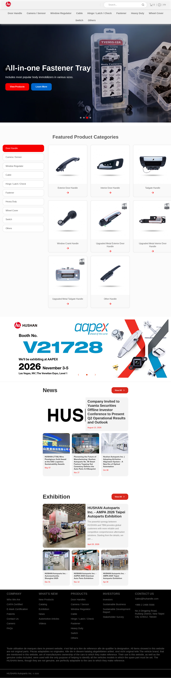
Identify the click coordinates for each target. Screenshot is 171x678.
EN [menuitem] (164, 5)
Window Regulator (14, 166)
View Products (17, 87)
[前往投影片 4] (90, 117)
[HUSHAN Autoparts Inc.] (8, 4)
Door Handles (78, 599)
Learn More (41, 87)
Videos (42, 623)
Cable (8, 175)
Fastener (10, 193)
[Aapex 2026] (85, 348)
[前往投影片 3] (87, 118)
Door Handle (12, 148)
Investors (108, 599)
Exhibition (44, 609)
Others (9, 228)
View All (118, 390)
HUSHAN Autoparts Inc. (19, 673)
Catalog (43, 604)
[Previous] (78, 375)
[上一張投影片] (6, 69)
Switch (9, 219)
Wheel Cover (12, 210)
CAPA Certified (15, 604)
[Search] (143, 5)
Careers (11, 623)
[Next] (95, 375)
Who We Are (13, 599)
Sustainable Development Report (116, 611)
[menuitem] (152, 5)
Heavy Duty (11, 201)
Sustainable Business (114, 604)
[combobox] (123, 5)
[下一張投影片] (165, 69)
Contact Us (13, 618)
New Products (46, 599)
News (42, 614)
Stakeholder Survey (113, 617)
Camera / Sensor (14, 157)
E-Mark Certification (17, 609)
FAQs (10, 628)
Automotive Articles (49, 618)
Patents (11, 614)
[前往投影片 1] (80, 117)
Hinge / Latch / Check (16, 184)
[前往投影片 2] (84, 117)
